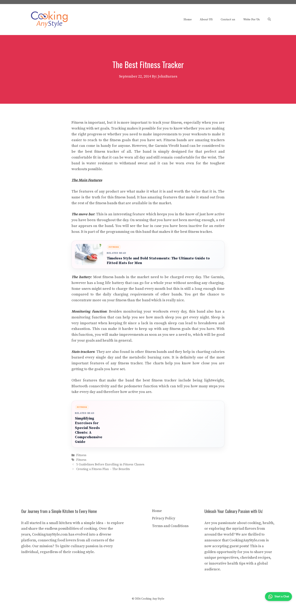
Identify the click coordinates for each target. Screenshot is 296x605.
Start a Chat (281, 596)
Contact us (228, 19)
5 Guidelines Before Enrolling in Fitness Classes (110, 464)
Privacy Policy (163, 518)
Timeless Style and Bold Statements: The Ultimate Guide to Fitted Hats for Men (158, 260)
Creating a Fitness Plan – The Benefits (103, 469)
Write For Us (251, 19)
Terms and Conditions (170, 526)
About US (206, 19)
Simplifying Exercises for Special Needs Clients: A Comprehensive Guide (88, 430)
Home (188, 19)
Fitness (81, 455)
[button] (269, 20)
